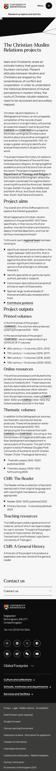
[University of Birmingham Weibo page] (17, 653)
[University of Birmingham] (15, 6)
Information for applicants (37, 735)
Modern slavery (26, 707)
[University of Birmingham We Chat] (27, 653)
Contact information (14, 762)
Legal (15, 707)
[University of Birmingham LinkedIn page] (17, 643)
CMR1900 (26, 130)
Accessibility (42, 707)
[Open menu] (48, 5)
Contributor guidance (20, 303)
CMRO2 (27, 400)
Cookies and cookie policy (16, 755)
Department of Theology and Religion (26, 174)
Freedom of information (15, 741)
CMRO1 (46, 396)
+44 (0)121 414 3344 (19, 629)
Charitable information (15, 748)
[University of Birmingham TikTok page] (7, 653)
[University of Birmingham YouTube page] (37, 653)
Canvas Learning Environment (18, 728)
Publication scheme (13, 735)
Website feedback (40, 755)
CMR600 (9, 130)
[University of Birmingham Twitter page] (27, 643)
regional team (31, 240)
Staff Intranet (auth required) (18, 714)
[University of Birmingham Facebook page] (37, 643)
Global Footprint (16, 666)
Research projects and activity (24, 14)
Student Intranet (12, 721)
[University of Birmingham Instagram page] (7, 643)
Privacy (7, 707)
